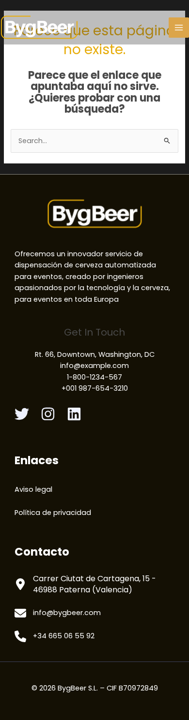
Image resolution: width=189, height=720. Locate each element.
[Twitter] (22, 414)
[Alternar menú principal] (179, 27)
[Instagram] (48, 414)
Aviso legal (33, 489)
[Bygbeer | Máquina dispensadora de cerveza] (39, 27)
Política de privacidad (53, 512)
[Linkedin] (74, 414)
